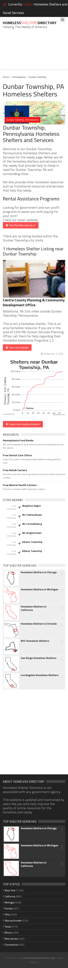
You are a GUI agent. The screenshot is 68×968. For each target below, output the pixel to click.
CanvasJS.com (59, 415)
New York (10, 890)
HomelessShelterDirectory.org (38, 958)
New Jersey (11, 938)
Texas (8, 926)
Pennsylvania (19, 77)
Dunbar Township (37, 77)
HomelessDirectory (29, 23)
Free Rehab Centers (15, 470)
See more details (18, 347)
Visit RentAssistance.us (22, 225)
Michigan (10, 902)
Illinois (8, 932)
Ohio (7, 914)
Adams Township (32, 542)
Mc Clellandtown (32, 514)
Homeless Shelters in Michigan (39, 589)
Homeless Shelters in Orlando (39, 623)
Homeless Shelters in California (33, 608)
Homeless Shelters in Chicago (39, 572)
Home (6, 77)
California (10, 896)
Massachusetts (13, 920)
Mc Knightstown (32, 533)
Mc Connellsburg (32, 524)
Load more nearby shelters (24, 424)
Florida (8, 908)
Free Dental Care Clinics (17, 455)
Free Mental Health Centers (20, 485)
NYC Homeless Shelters (35, 641)
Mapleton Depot (31, 505)
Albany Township (32, 551)
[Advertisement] (34, 52)
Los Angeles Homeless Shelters (40, 675)
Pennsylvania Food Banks (18, 440)
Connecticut (11, 945)
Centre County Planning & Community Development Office (34, 302)
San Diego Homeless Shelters (38, 658)
